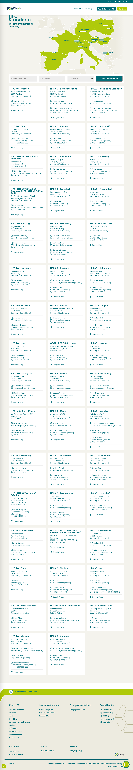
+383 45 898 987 (20, 516)
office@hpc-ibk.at (99, 238)
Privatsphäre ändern (115, 766)
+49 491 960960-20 (21, 360)
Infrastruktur (44, 716)
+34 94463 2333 (59, 360)
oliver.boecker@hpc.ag (62, 141)
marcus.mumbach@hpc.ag (64, 395)
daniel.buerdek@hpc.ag (62, 590)
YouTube (106, 722)
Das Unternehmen (16, 710)
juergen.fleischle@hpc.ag (23, 327)
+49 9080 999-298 (20, 667)
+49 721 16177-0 (19, 329)
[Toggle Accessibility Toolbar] (3, 766)
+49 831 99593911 (98, 329)
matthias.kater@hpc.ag (62, 245)
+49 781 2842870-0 (60, 479)
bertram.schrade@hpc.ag (24, 245)
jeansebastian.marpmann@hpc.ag (67, 110)
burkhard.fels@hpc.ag (101, 203)
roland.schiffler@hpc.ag (101, 141)
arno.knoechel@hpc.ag (101, 103)
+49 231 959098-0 (60, 173)
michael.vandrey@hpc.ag (23, 238)
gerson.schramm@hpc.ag (102, 477)
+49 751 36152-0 (59, 517)
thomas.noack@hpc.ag (101, 357)
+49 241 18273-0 (19, 105)
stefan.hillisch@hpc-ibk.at (102, 620)
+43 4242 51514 (98, 240)
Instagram (107, 719)
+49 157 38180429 (99, 479)
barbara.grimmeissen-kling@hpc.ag (67, 282)
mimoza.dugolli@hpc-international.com (21, 513)
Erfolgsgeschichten (77, 710)
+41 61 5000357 (19, 554)
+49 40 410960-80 (20, 285)
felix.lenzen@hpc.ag (60, 203)
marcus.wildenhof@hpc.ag (63, 433)
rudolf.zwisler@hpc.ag (61, 515)
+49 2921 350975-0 (20, 585)
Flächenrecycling (46, 710)
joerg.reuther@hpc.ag (61, 320)
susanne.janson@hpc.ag (62, 171)
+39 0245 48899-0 (20, 435)
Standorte (13, 713)
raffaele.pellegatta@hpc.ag (24, 425)
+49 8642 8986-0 (60, 660)
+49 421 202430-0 (60, 143)
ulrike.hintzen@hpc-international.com (28, 207)
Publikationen (14, 737)
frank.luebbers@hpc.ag (62, 103)
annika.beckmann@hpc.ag (64, 238)
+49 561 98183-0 (59, 322)
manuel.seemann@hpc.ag (102, 590)
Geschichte (13, 719)
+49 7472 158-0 (98, 554)
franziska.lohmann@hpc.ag (24, 665)
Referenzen (13, 728)
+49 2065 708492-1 (20, 210)
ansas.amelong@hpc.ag (23, 470)
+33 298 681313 (58, 547)
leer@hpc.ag (18, 357)
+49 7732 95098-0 (60, 435)
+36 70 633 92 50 (20, 175)
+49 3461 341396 (59, 254)
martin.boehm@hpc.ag (101, 327)
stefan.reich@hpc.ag (21, 282)
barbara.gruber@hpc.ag (63, 252)
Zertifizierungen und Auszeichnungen (17, 732)
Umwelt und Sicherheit (48, 713)
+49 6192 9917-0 (59, 206)
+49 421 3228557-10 (99, 143)
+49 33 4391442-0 (99, 206)
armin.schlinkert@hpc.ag (23, 141)
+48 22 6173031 (58, 622)
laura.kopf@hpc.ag (60, 477)
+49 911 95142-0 (19, 472)
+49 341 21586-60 (99, 360)
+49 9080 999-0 (59, 292)
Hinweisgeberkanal (56, 763)
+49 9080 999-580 (20, 143)
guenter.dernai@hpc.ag (101, 290)
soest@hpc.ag (19, 583)
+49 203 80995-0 (98, 173)
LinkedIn (106, 710)
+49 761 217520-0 (20, 247)
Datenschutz (82, 763)
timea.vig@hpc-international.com (27, 173)
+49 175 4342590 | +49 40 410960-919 (107, 592)
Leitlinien (12, 725)
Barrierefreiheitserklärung (111, 763)
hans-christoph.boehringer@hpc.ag (106, 110)
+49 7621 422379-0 (60, 397)
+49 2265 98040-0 (99, 510)
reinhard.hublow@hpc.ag (102, 552)
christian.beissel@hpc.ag (23, 103)
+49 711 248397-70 (60, 592)
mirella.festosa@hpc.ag (23, 433)
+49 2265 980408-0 (60, 112)
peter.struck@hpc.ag (61, 290)
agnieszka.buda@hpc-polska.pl (66, 620)
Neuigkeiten (14, 751)
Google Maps (18, 110)
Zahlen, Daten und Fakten (19, 722)
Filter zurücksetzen (109, 78)
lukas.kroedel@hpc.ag (101, 440)
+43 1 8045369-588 (99, 622)
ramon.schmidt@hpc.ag (102, 508)
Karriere (12, 716)
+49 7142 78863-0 (99, 112)
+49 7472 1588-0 (98, 292)
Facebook (107, 713)
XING (105, 716)
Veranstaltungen (16, 754)
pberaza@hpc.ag (60, 357)
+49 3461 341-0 (19, 397)
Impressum (94, 763)
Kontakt (71, 763)
